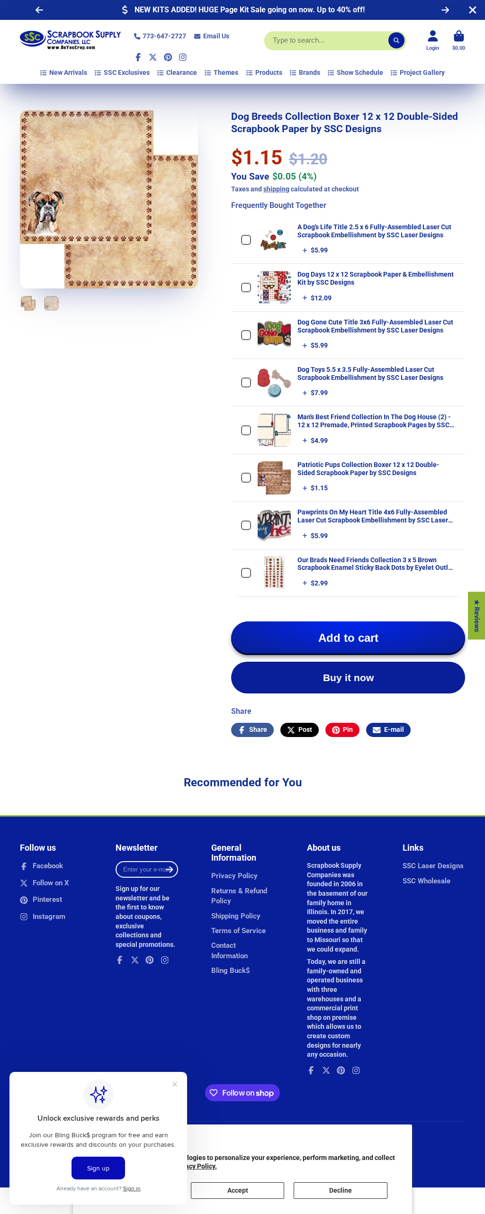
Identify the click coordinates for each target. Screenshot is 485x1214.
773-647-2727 (164, 36)
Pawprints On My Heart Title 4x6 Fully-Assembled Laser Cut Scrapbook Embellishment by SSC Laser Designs (372, 520)
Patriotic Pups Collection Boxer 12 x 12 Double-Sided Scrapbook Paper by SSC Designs (368, 469)
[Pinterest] (168, 57)
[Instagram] (183, 57)
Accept (237, 1190)
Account (432, 40)
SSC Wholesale (426, 881)
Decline (340, 1190)
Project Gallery (422, 72)
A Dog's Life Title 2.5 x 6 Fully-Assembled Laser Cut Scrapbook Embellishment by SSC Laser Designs (374, 231)
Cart (458, 40)
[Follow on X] (153, 57)
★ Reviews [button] (477, 615)
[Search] (396, 41)
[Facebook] (138, 57)
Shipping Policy (235, 916)
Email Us (216, 36)
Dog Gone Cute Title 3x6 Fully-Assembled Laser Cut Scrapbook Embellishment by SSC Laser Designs (375, 326)
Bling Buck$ (230, 970)
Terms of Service (238, 930)
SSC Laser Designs (433, 866)
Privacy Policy (234, 876)
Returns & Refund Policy (239, 896)
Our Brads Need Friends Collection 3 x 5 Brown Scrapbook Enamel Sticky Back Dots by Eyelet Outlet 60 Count (375, 568)
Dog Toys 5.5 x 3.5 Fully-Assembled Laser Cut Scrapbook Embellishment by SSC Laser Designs (370, 373)
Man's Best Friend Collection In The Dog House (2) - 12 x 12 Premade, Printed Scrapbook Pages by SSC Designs (374, 425)
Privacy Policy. (195, 1166)
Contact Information (229, 950)
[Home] (70, 40)
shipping (276, 189)
